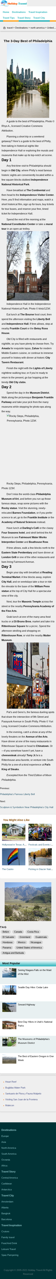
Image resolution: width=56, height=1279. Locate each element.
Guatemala (41, 937)
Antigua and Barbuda (13, 953)
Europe (5, 1136)
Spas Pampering (9, 1255)
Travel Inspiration (37, 12)
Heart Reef (10, 1081)
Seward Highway (26, 1004)
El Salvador (8, 937)
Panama (7, 947)
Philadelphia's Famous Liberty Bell (17, 794)
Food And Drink (9, 1243)
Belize (6, 931)
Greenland (25, 937)
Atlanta (4, 1207)
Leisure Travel (8, 1249)
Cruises (5, 1231)
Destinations (19, 12)
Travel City (39, 17)
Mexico (21, 942)
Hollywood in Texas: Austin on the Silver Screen (26, 844)
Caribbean (6, 1183)
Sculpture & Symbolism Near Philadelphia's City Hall (27, 807)
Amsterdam (7, 1201)
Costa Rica (33, 931)
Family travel (7, 1237)
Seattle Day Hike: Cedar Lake (33, 987)
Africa (4, 1165)
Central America (9, 1177)
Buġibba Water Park (15, 1087)
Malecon (9, 1105)
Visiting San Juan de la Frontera (21, 1099)
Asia (3, 1142)
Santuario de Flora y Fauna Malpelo (23, 1093)
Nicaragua (36, 942)
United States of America (29, 947)
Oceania (5, 1159)
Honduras (8, 942)
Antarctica (6, 1189)
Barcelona (6, 1219)
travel (10, 27)
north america (37, 27)
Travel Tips (9, 17)
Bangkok (5, 1213)
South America (8, 1153)
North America (8, 1148)
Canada (18, 931)
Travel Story (23, 17)
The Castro (7, 869)
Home (6, 12)
